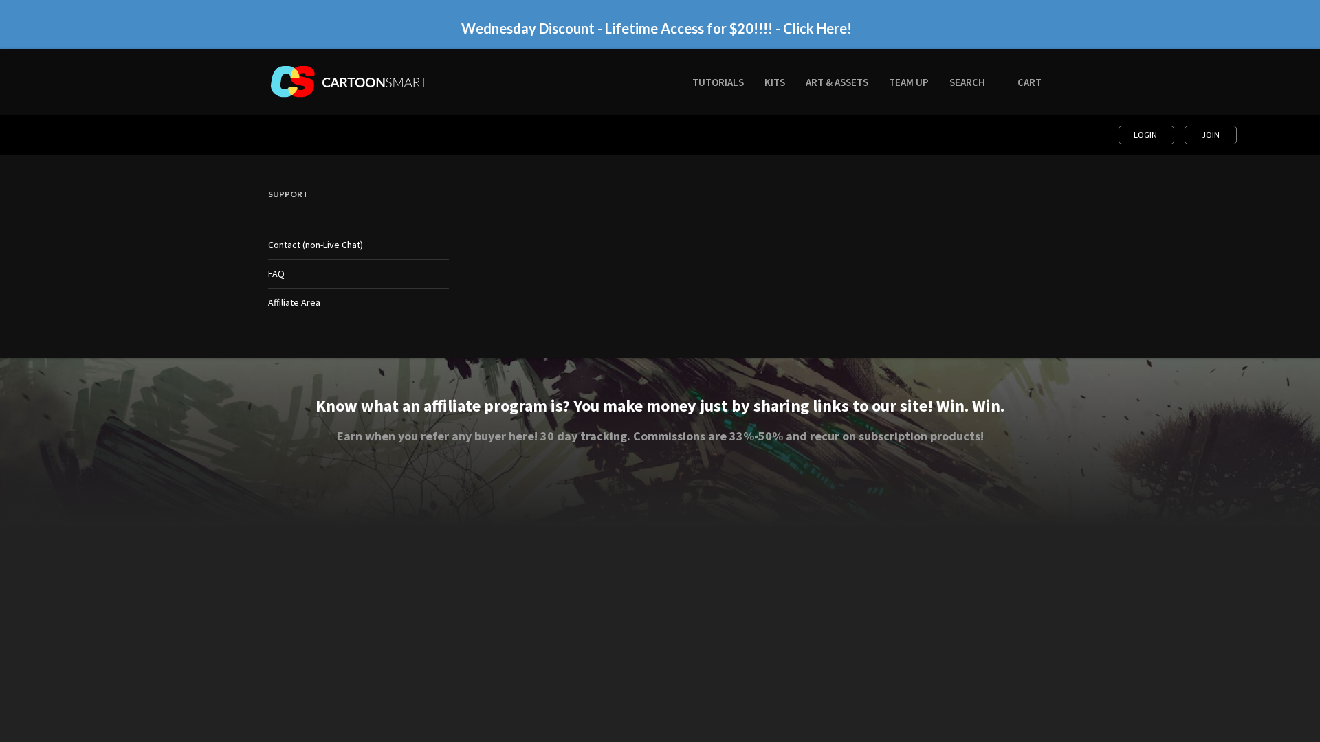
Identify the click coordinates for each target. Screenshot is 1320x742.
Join (1210, 135)
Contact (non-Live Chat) (315, 244)
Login (1146, 135)
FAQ (276, 273)
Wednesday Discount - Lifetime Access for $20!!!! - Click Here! (656, 26)
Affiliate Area (294, 302)
